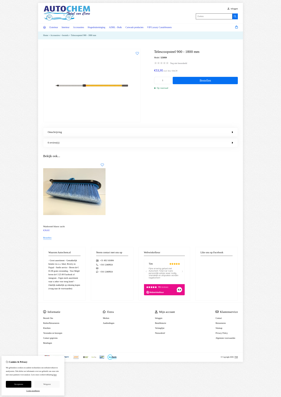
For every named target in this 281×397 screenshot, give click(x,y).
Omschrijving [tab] (55, 132)
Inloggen (158, 318)
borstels (65, 35)
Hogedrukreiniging (96, 27)
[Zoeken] (235, 16)
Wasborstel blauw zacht (54, 226)
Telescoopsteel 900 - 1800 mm (83, 35)
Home (45, 35)
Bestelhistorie (160, 323)
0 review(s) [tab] (53, 142)
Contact (219, 318)
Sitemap (219, 328)
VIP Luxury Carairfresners (159, 27)
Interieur (65, 27)
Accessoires (78, 27)
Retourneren (221, 323)
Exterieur (53, 27)
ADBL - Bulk (115, 27)
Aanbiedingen (108, 323)
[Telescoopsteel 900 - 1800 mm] (91, 121)
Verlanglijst (159, 328)
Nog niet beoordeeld (178, 63)
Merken (106, 318)
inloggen (234, 9)
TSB (236, 357)
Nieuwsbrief (160, 333)
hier (55, 375)
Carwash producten (134, 27)
